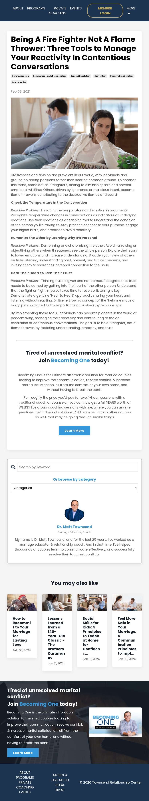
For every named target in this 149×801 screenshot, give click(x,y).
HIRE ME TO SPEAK (60, 782)
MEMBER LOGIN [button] (105, 10)
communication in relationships (49, 76)
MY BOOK (60, 775)
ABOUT (18, 8)
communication (20, 76)
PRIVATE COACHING (58, 10)
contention (100, 76)
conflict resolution (80, 76)
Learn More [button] (23, 753)
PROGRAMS (36, 8)
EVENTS (76, 8)
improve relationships (121, 76)
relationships (19, 82)
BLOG (60, 790)
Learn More (74, 430)
